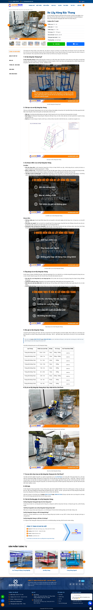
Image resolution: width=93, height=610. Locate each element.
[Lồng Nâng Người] (21, 559)
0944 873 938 (47, 339)
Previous (9, 25)
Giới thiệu (61, 594)
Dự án (59, 5)
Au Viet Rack (58, 477)
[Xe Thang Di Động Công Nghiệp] (71, 559)
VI (80, 1)
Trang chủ (11, 9)
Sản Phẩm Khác (17, 9)
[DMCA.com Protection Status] (82, 580)
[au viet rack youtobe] (73, 584)
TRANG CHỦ (32, 5)
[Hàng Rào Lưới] (46, 559)
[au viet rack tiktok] (70, 584)
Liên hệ (79, 5)
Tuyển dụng (61, 596)
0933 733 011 (37, 339)
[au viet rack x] (80, 584)
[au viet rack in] (83, 584)
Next (45, 25)
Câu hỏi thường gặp (63, 603)
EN (83, 1)
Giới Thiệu (39, 5)
